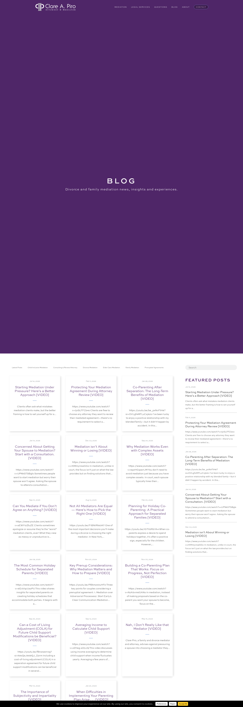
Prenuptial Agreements (154, 367)
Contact (201, 7)
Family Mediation (132, 367)
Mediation (121, 7)
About (186, 7)
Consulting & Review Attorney (65, 367)
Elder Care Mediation (111, 367)
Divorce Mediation (90, 367)
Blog (174, 7)
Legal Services (140, 7)
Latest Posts (17, 367)
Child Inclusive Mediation (38, 367)
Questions (160, 7)
